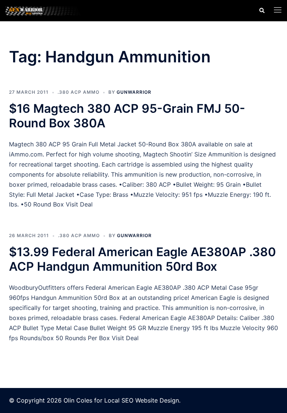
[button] (262, 10)
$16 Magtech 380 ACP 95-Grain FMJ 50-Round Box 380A (127, 115)
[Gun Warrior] (48, 10)
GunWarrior (134, 92)
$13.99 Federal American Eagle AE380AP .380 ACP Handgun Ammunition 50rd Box (142, 259)
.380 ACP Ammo (78, 92)
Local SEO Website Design (141, 400)
